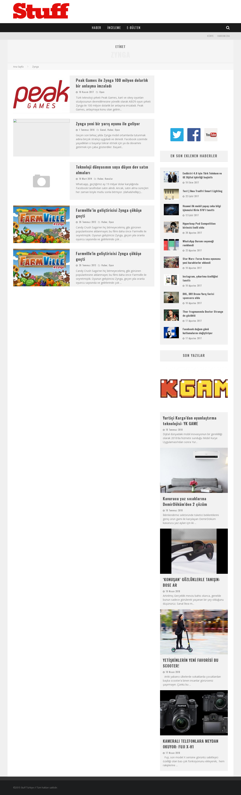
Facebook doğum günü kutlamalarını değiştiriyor (198, 331)
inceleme (114, 27)
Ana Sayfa (18, 66)
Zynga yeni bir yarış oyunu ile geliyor (108, 123)
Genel (103, 129)
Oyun (101, 91)
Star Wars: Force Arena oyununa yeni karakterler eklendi (201, 260)
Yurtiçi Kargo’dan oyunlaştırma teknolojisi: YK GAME (190, 420)
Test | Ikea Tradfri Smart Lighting (202, 191)
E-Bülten (134, 27)
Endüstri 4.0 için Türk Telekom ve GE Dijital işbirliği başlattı (202, 175)
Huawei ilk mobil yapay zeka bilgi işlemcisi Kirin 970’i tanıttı (202, 208)
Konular (109, 178)
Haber (96, 27)
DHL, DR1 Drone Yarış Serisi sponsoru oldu (198, 296)
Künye (210, 35)
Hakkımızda (223, 35)
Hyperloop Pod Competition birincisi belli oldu (199, 225)
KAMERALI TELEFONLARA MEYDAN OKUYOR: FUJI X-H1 (190, 743)
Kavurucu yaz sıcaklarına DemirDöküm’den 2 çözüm (185, 501)
